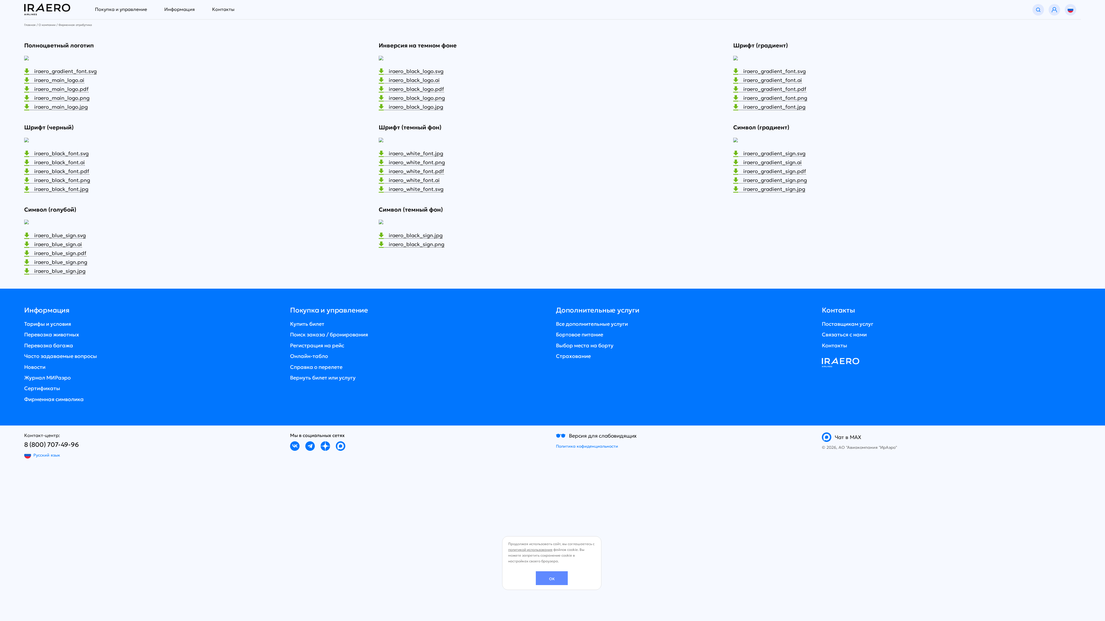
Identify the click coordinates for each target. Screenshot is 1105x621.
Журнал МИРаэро (47, 377)
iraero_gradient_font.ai (772, 80)
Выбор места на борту (585, 345)
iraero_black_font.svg (61, 154)
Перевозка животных (51, 334)
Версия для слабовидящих (603, 435)
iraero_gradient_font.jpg (774, 107)
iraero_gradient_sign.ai (772, 163)
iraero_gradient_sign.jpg (774, 189)
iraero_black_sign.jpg (416, 236)
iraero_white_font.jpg (416, 154)
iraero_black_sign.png (416, 244)
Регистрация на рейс (317, 345)
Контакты (223, 9)
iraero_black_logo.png (417, 98)
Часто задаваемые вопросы (60, 356)
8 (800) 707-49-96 (51, 444)
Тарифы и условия (47, 324)
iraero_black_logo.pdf (416, 89)
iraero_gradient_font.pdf (774, 89)
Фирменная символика (54, 399)
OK (552, 578)
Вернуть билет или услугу (323, 377)
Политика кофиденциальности (587, 446)
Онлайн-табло (309, 356)
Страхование (573, 356)
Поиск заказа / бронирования (329, 334)
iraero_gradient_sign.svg (774, 154)
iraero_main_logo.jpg (61, 107)
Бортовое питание (579, 334)
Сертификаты (42, 388)
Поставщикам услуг (847, 324)
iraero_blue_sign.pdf (60, 253)
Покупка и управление (121, 9)
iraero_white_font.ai (414, 180)
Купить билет (307, 324)
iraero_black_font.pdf (61, 171)
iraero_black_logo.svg (416, 71)
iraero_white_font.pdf (416, 171)
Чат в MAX (848, 437)
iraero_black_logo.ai (414, 80)
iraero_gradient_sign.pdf (774, 171)
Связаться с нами (844, 334)
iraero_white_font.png (417, 163)
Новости (34, 367)
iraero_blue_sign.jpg (59, 271)
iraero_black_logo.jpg (416, 107)
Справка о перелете (316, 367)
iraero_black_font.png (62, 180)
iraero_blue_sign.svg (60, 236)
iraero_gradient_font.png (775, 98)
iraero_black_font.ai (59, 163)
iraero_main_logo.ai (59, 80)
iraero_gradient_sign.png (775, 180)
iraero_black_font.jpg (61, 189)
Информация (179, 9)
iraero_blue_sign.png (60, 262)
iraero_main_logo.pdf (61, 89)
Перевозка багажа (48, 345)
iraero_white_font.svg (416, 189)
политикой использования (530, 549)
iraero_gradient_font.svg (65, 71)
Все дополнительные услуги (592, 324)
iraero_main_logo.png (61, 98)
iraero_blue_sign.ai (58, 244)
